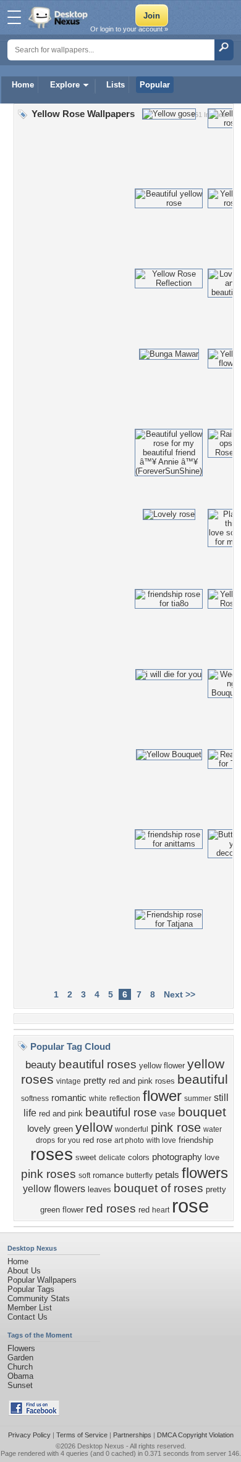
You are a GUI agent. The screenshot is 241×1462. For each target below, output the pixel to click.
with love (161, 1140)
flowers (205, 1172)
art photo (129, 1140)
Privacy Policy (29, 1435)
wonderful (131, 1129)
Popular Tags (30, 1289)
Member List (29, 1307)
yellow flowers (54, 1189)
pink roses (48, 1174)
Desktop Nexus (100, 1446)
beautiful (202, 1079)
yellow (93, 1127)
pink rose (176, 1127)
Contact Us (27, 1317)
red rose (97, 1140)
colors (139, 1157)
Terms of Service (82, 1435)
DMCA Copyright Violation (195, 1435)
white (98, 1098)
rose (190, 1205)
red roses (111, 1208)
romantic (69, 1098)
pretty (94, 1081)
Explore (65, 84)
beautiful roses (98, 1064)
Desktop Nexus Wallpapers (59, 17)
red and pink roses (142, 1081)
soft (84, 1175)
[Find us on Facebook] (34, 1413)
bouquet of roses (158, 1188)
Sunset (20, 1385)
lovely (39, 1129)
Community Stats (38, 1298)
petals (167, 1175)
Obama (20, 1376)
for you (68, 1140)
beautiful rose (121, 1112)
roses (51, 1154)
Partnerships (132, 1435)
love (212, 1157)
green (63, 1129)
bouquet (202, 1112)
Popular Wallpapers (42, 1280)
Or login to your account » (129, 29)
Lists (115, 84)
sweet (85, 1157)
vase (167, 1114)
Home (23, 84)
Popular (155, 84)
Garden (20, 1357)
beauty (40, 1064)
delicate (112, 1157)
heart (160, 1210)
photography (177, 1157)
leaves (99, 1189)
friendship (196, 1140)
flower (162, 1095)
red (144, 1209)
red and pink (61, 1113)
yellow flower (162, 1065)
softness (35, 1098)
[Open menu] (14, 17)
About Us (24, 1270)
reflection (124, 1098)
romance (108, 1175)
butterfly (139, 1175)
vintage (68, 1081)
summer (197, 1098)
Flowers (21, 1348)
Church (20, 1366)
